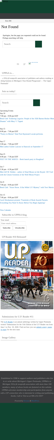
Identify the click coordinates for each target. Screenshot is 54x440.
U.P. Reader (8, 322)
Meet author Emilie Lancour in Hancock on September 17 (21, 147)
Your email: (5, 220)
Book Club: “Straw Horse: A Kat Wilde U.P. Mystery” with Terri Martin (27, 187)
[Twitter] (24, 63)
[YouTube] (17, 63)
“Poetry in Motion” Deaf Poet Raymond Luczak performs (21, 134)
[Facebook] (33, 63)
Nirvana (26, 401)
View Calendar (5, 210)
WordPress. (35, 401)
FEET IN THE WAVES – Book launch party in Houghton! (22, 159)
